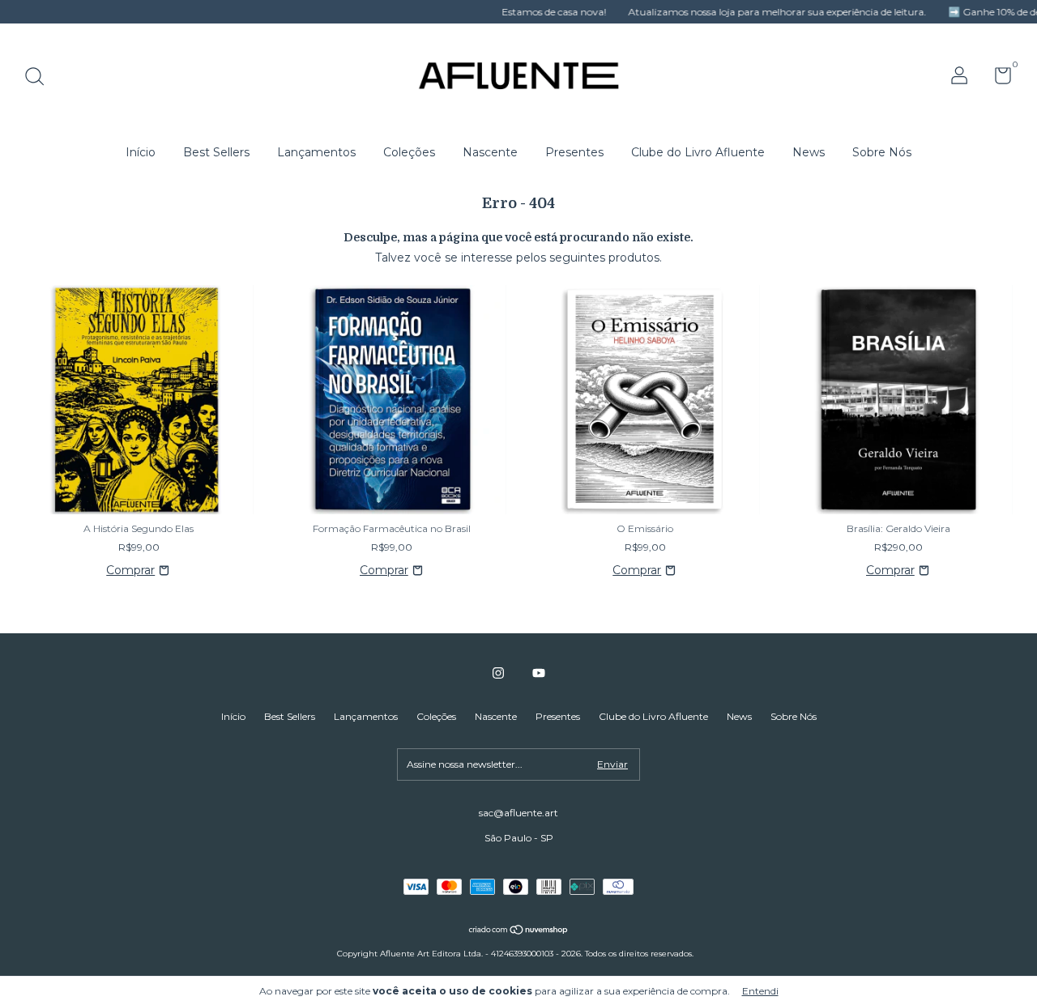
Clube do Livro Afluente (698, 152)
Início (141, 152)
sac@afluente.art (518, 813)
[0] (997, 79)
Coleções (409, 152)
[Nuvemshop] (519, 931)
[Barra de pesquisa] (40, 78)
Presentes (574, 152)
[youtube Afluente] (538, 672)
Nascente (490, 152)
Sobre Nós (881, 152)
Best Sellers (216, 152)
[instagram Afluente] (498, 672)
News (808, 152)
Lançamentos (316, 152)
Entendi (760, 991)
